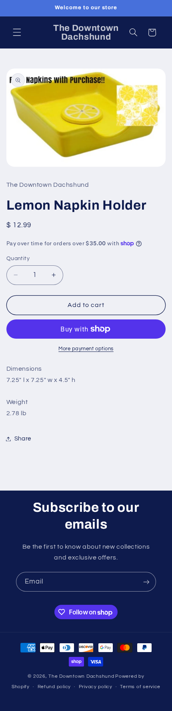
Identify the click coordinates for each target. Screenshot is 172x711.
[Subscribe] (146, 582)
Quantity (18, 258)
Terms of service (140, 687)
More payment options (86, 348)
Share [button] (22, 439)
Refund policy (54, 687)
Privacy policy (95, 687)
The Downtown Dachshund (81, 676)
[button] (17, 32)
